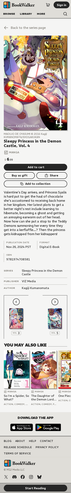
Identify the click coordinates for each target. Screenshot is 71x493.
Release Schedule (18, 447)
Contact (46, 441)
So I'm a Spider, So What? (16, 397)
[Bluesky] (39, 477)
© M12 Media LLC (14, 469)
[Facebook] (22, 477)
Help (32, 441)
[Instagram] (31, 477)
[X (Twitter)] (6, 477)
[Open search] (65, 14)
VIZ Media (29, 281)
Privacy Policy (47, 447)
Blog (8, 441)
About (20, 441)
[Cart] (48, 5)
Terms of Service (17, 453)
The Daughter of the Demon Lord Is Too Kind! (44, 397)
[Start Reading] (35, 83)
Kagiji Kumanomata (35, 288)
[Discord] (14, 477)
